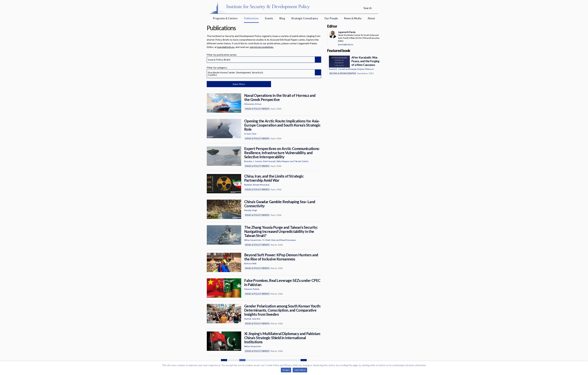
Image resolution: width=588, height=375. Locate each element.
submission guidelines (261, 46)
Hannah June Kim (252, 319)
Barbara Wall (250, 263)
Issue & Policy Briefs (257, 109)
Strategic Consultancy (304, 18)
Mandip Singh (250, 210)
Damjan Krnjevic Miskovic (361, 69)
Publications (251, 18)
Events (269, 18)
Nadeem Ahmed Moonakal (256, 185)
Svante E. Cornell (337, 69)
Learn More (299, 370)
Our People (331, 18)
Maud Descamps (288, 240)
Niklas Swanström (252, 240)
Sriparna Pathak (251, 289)
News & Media (352, 18)
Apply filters (239, 84)
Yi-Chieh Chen (268, 240)
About (371, 18)
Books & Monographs (343, 73)
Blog (282, 18)
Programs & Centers (225, 18)
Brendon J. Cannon (253, 161)
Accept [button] (286, 370)
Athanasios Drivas (253, 104)
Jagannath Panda (346, 32)
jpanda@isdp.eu (225, 46)
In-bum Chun (250, 134)
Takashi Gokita (301, 161)
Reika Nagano (283, 161)
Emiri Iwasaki (269, 161)
